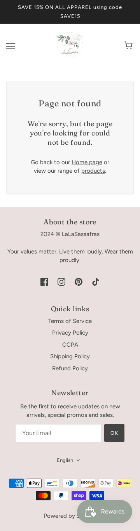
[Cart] (130, 46)
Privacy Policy (70, 332)
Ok (114, 433)
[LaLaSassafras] (70, 56)
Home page (87, 162)
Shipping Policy (70, 356)
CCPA (70, 344)
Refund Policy (70, 368)
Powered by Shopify (70, 515)
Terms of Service (70, 321)
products (93, 170)
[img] (44, 281)
